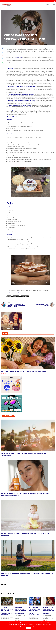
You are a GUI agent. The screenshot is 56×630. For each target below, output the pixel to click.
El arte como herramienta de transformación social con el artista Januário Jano (34, 611)
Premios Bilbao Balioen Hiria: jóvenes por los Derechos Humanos (48, 610)
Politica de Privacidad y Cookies (45, 626)
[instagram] (54, 1)
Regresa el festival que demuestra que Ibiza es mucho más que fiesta (20, 610)
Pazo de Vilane (18, 57)
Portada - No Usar (24, 296)
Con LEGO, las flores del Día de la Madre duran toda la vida (23, 371)
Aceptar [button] (28, 628)
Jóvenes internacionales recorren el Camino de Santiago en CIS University (7, 611)
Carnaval (9, 296)
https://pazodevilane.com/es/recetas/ (15, 292)
